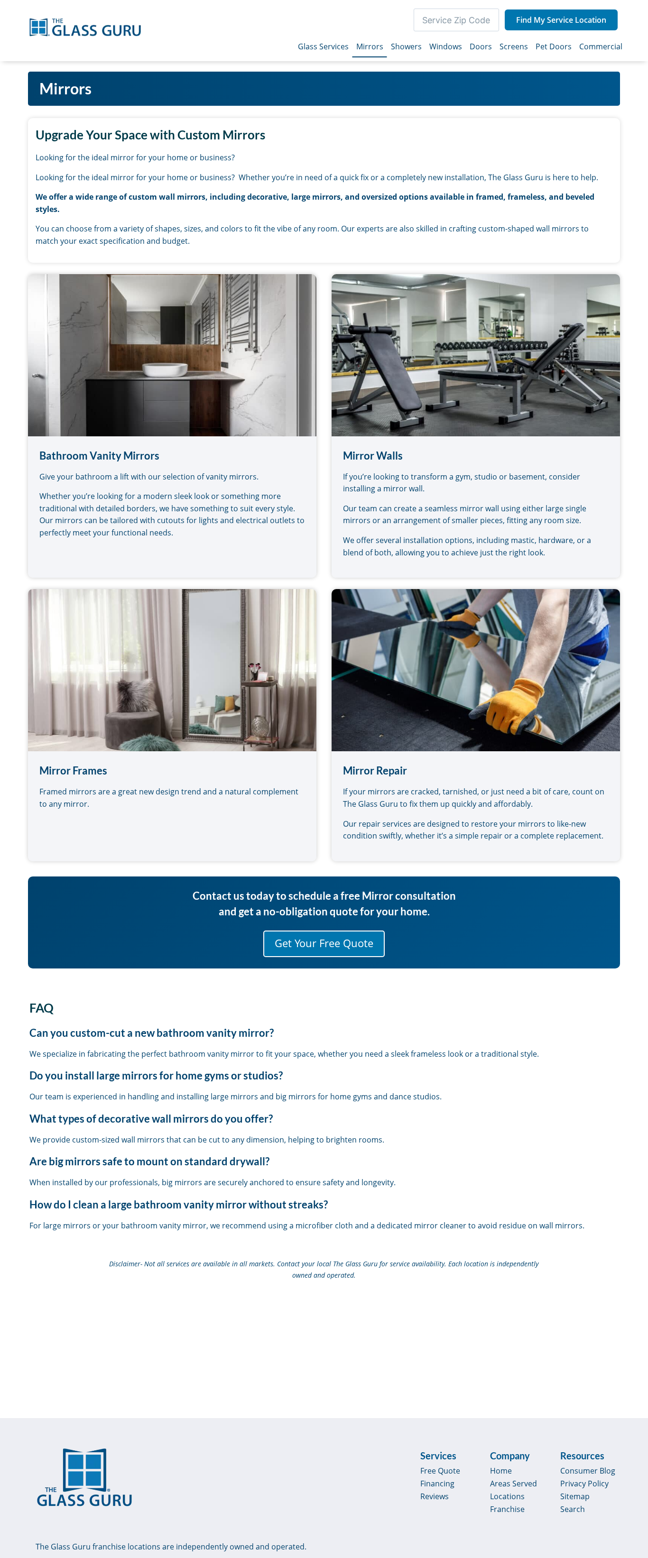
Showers (406, 46)
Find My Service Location (561, 20)
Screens (514, 46)
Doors (481, 46)
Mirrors (369, 46)
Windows (445, 46)
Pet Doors (554, 46)
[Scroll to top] (630, 1469)
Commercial (600, 46)
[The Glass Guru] (84, 1477)
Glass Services (323, 46)
